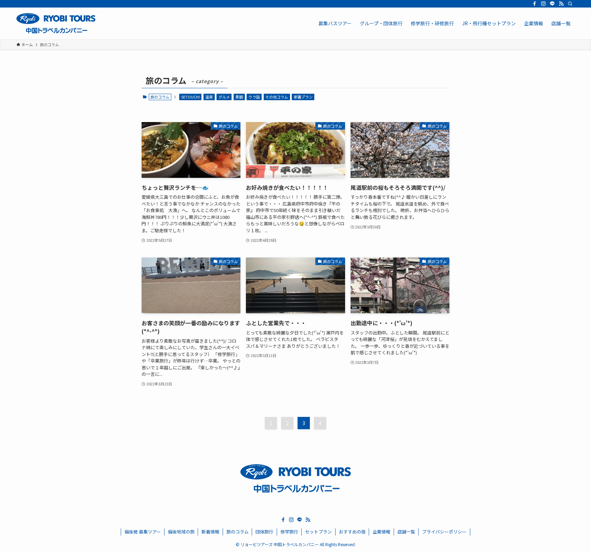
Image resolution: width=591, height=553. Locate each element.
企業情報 (381, 531)
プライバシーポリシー (444, 531)
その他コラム (276, 97)
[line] (552, 4)
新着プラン (303, 97)
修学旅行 (289, 531)
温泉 (209, 97)
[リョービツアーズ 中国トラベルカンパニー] (55, 23)
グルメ (224, 97)
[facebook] (534, 4)
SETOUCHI (190, 97)
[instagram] (543, 4)
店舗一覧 (406, 531)
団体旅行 (264, 531)
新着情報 (210, 531)
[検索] (570, 4)
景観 (239, 97)
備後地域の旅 (181, 531)
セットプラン (318, 531)
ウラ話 (254, 97)
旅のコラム (237, 531)
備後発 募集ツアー (142, 531)
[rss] (561, 4)
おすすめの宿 (352, 531)
